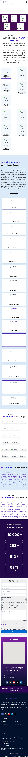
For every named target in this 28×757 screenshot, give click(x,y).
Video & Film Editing (14, 317)
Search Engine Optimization (14, 233)
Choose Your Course (6, 597)
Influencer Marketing (14, 345)
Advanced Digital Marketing (14, 207)
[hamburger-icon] (26, 2)
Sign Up (14, 631)
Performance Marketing (14, 360)
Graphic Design (14, 330)
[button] (2, 9)
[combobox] (14, 599)
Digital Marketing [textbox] (6, 599)
